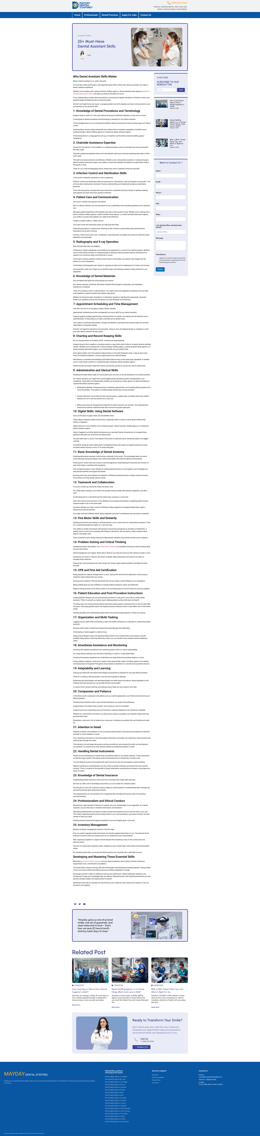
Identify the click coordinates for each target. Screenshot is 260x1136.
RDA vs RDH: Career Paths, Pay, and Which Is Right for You (177, 142)
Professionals (91, 15)
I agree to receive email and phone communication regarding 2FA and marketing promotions (172, 260)
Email (158, 182)
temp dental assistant (108, 547)
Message (159, 238)
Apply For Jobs (129, 15)
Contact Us (145, 15)
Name (159, 171)
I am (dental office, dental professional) (169, 226)
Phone (159, 193)
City (158, 204)
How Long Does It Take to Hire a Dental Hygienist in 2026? (177, 103)
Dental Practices (110, 15)
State (158, 214)
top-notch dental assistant (91, 861)
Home (77, 15)
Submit (160, 269)
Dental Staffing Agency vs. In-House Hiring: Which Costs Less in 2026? (178, 123)
